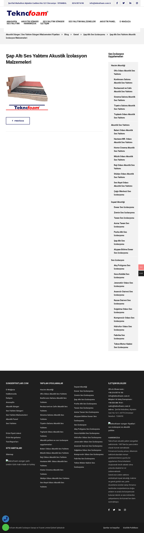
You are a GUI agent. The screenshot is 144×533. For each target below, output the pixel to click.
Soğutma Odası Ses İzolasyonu (87, 450)
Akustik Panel (107, 22)
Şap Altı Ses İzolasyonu (84, 399)
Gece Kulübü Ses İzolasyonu (86, 433)
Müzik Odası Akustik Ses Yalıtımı (54, 453)
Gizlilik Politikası (130, 528)
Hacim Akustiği (118, 65)
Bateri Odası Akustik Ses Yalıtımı (54, 449)
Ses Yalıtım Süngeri (53, 22)
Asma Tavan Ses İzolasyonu (86, 412)
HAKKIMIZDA (30, 23)
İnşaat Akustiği (118, 202)
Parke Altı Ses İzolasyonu (85, 404)
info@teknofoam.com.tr (100, 3)
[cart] (7, 26)
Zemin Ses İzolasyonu (124, 212)
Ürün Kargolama (13, 437)
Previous (19, 121)
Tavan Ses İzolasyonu (124, 218)
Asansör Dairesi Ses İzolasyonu (88, 446)
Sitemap (9, 454)
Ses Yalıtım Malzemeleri (82, 22)
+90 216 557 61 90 (115, 393)
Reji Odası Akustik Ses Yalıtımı (53, 457)
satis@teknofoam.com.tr (119, 406)
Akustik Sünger (30, 22)
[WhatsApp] (5, 527)
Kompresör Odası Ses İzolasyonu (89, 454)
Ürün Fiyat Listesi (13, 433)
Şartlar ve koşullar (111, 528)
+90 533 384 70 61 (115, 403)
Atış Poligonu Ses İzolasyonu (87, 429)
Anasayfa (12, 22)
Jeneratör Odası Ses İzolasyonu (88, 442)
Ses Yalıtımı (13, 23)
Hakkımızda (11, 394)
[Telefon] (5, 518)
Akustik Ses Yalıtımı (120, 125)
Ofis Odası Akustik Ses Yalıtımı (53, 394)
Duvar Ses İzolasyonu (124, 207)
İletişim (44, 23)
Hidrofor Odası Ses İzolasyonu (87, 437)
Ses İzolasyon (117, 260)
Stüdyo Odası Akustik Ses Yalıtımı (54, 478)
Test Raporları (12, 442)
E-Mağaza (125, 22)
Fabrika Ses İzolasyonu (84, 459)
